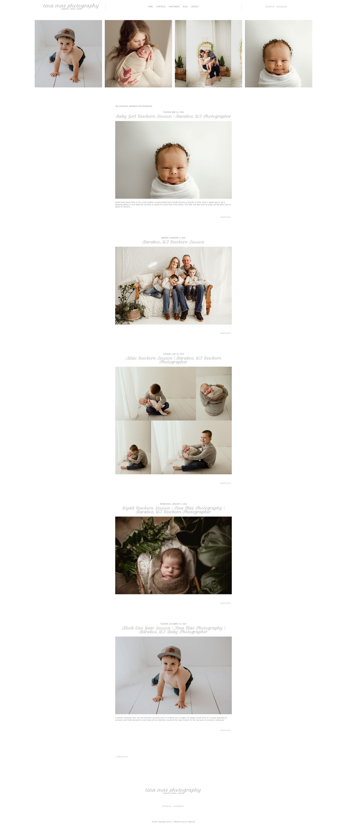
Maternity (208, 54)
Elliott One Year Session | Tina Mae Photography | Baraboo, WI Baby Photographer (173, 630)
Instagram (282, 6)
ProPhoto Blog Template (184, 822)
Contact (195, 7)
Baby (68, 54)
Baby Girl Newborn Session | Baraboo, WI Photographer (173, 116)
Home (150, 7)
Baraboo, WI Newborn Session (174, 242)
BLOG (185, 7)
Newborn (278, 54)
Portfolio (161, 7)
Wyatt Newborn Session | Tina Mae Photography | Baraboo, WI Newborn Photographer (173, 510)
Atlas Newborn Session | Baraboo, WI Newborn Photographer (174, 360)
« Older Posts (121, 756)
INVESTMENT (174, 7)
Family (138, 54)
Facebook (270, 6)
